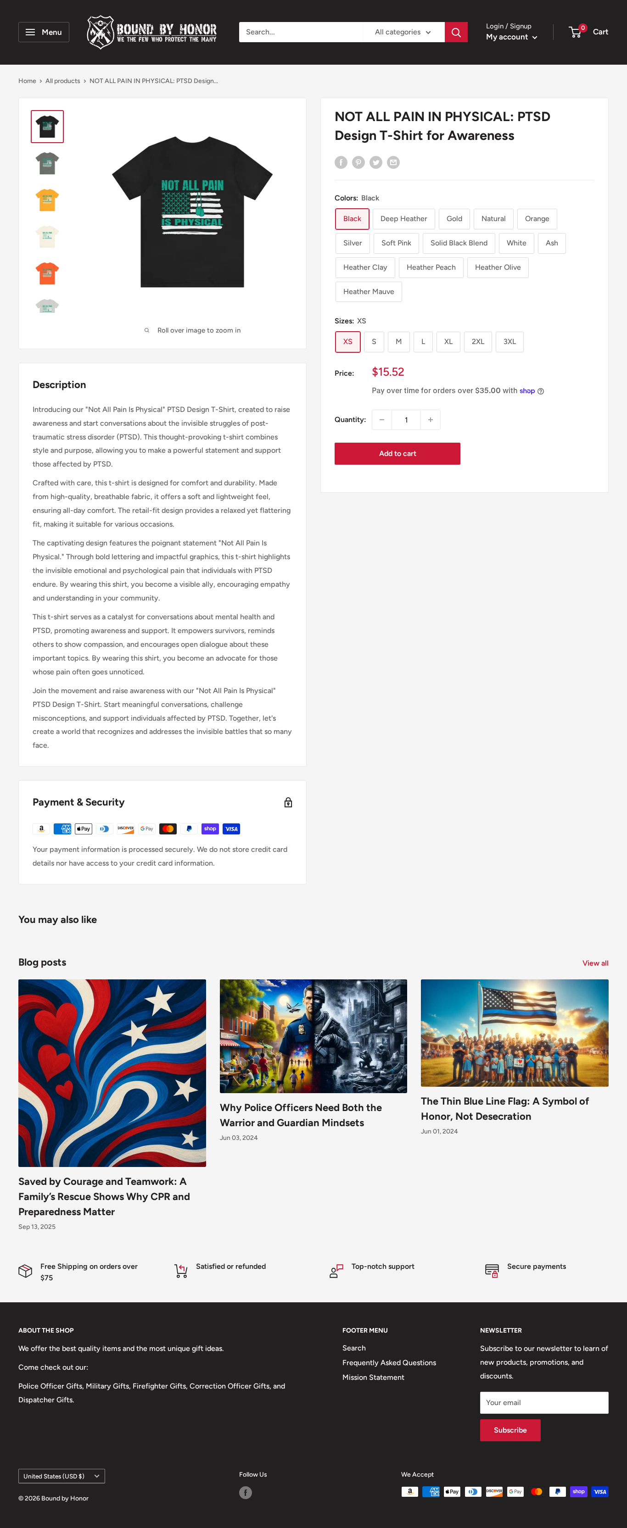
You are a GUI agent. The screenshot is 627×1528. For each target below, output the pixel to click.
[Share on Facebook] (341, 162)
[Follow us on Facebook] (245, 1492)
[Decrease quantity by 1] (382, 419)
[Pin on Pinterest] (358, 162)
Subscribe (510, 1430)
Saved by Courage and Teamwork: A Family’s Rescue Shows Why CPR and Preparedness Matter (104, 1196)
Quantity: (350, 419)
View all (596, 963)
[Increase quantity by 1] (430, 419)
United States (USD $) (53, 1476)
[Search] (456, 32)
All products (62, 81)
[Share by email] (393, 162)
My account (508, 36)
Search (354, 1348)
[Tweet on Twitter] (375, 162)
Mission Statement (373, 1377)
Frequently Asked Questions (389, 1362)
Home (27, 81)
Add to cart (397, 453)
